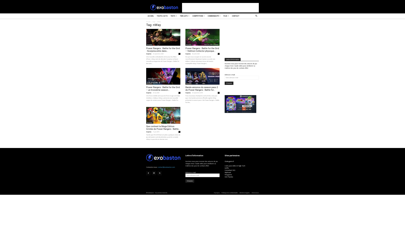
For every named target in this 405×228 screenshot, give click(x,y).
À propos (217, 193)
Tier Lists (184, 16)
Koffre (227, 168)
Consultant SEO (230, 170)
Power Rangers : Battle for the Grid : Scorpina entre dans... (163, 49)
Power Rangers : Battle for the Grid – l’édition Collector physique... (202, 49)
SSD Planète (229, 177)
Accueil (151, 16)
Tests (173, 16)
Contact (235, 16)
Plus (225, 16)
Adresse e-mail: (230, 75)
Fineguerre (228, 175)
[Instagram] (154, 173)
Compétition (197, 16)
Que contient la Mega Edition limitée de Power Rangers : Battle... (163, 127)
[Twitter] (160, 173)
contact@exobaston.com (166, 167)
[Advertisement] (220, 7)
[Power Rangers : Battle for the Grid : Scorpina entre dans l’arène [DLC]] (163, 37)
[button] (256, 16)
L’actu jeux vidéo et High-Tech (235, 166)
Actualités (149, 44)
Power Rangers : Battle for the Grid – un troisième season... (163, 88)
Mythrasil (228, 172)
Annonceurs (255, 193)
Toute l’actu (162, 16)
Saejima (148, 54)
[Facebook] (148, 173)
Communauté (213, 16)
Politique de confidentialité (230, 193)
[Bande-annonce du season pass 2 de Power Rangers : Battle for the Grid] (202, 76)
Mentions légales (245, 193)
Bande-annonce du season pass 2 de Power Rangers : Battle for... (201, 88)
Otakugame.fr (229, 161)
